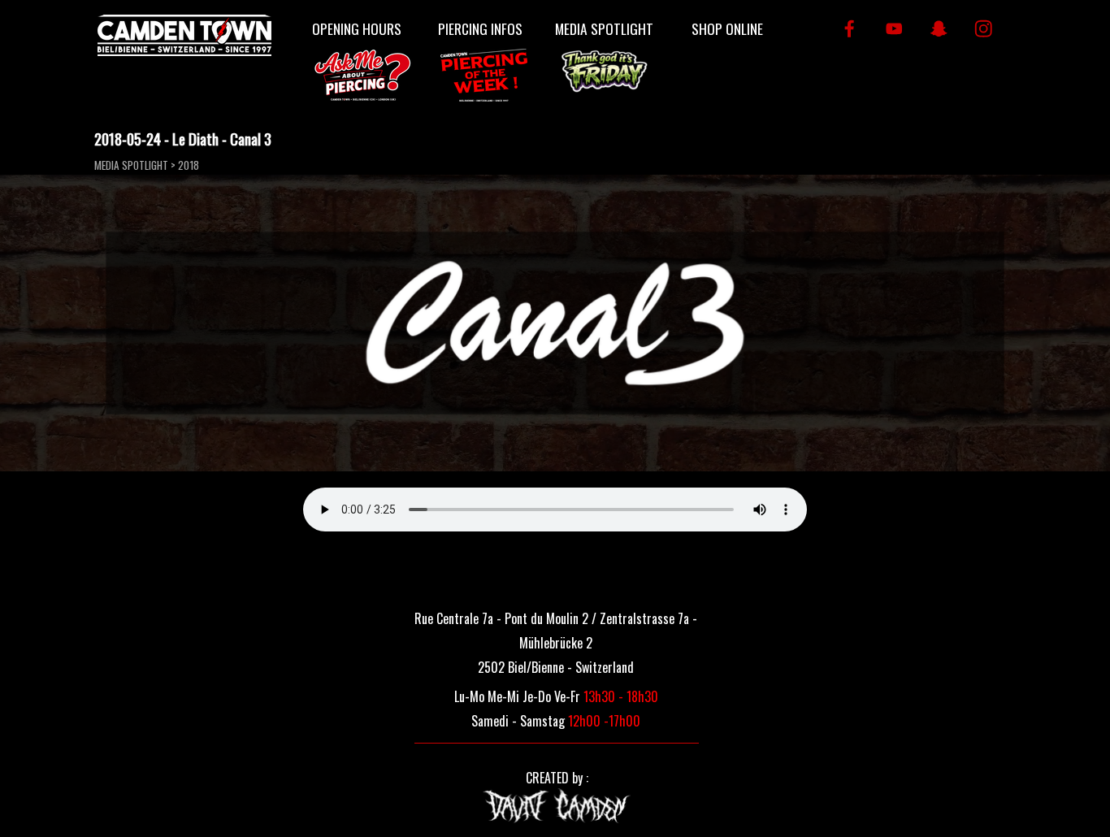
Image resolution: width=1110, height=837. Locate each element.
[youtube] (894, 29)
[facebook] (849, 29)
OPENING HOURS (356, 28)
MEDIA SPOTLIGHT (604, 28)
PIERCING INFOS (480, 28)
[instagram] (983, 29)
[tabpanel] (556, 641)
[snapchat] (939, 29)
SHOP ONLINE (727, 28)
